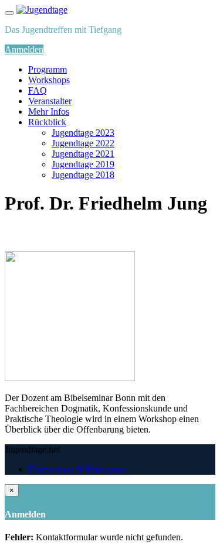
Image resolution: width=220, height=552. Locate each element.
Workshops (49, 80)
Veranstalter (50, 101)
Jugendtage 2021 (83, 154)
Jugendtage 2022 (83, 143)
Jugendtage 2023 (83, 133)
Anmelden (24, 49)
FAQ (37, 90)
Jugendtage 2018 (83, 175)
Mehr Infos (48, 111)
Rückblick (47, 122)
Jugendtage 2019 (83, 164)
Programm (47, 69)
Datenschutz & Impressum (77, 469)
